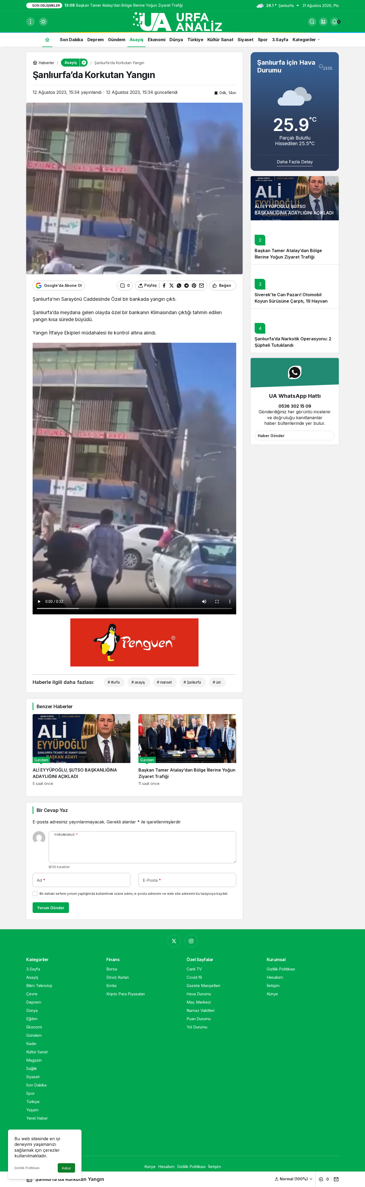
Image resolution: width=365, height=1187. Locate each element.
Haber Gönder (271, 435)
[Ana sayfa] (47, 39)
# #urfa (113, 682)
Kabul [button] (66, 1168)
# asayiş (138, 682)
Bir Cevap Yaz (52, 810)
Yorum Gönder (50, 907)
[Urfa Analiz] (182, 21)
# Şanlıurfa (192, 682)
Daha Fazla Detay (295, 161)
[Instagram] (191, 941)
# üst (216, 682)
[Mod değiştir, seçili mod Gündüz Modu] (43, 21)
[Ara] (312, 21)
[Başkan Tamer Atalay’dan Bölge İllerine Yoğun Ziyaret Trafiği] (187, 750)
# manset (164, 682)
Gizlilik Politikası (27, 1168)
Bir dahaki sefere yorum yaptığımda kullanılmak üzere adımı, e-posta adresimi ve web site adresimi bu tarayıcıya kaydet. (134, 894)
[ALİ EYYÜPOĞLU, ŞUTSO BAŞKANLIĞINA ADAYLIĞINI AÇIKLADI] (81, 750)
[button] (323, 21)
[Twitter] (174, 941)
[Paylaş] (335, 1179)
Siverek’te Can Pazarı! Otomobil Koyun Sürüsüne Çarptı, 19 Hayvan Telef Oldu (291, 301)
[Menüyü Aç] (30, 21)
